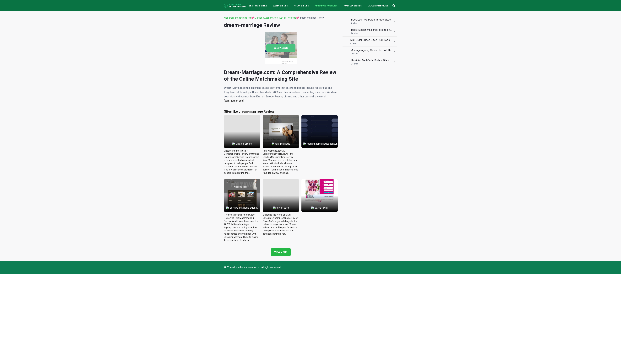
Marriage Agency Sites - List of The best (275, 17)
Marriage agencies (326, 5)
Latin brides (280, 5)
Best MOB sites (258, 5)
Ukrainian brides (378, 5)
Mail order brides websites (237, 17)
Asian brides (301, 5)
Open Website (280, 48)
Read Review (242, 124)
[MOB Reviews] (235, 5)
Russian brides (353, 5)
